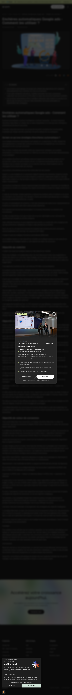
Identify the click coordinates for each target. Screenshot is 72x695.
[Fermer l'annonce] (53, 314)
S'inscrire (45, 376)
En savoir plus (26, 376)
